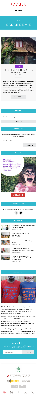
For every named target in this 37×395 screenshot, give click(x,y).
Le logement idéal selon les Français (18, 71)
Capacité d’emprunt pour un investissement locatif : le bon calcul (23, 249)
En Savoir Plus (18, 96)
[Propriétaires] (18, 392)
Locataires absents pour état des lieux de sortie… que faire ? (23, 226)
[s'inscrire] (32, 392)
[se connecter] (25, 392)
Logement (18, 66)
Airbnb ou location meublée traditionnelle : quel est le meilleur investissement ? (22, 257)
